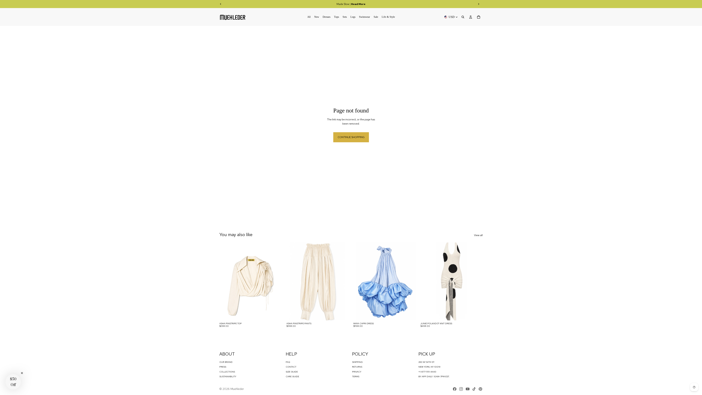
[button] (13, 382)
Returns (357, 366)
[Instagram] (461, 389)
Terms (355, 376)
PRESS (222, 366)
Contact (291, 366)
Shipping (357, 362)
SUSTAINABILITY (227, 376)
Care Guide (292, 376)
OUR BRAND (226, 362)
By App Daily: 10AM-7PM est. (434, 376)
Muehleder (237, 389)
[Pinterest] (480, 389)
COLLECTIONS (227, 371)
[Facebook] (454, 389)
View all (478, 235)
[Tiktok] (474, 389)
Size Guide (292, 371)
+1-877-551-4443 (427, 371)
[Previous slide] (221, 4)
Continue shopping (351, 137)
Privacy (356, 371)
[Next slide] (479, 4)
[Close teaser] (22, 373)
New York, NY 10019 (429, 366)
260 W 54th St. (426, 362)
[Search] (463, 17)
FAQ (288, 362)
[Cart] (479, 17)
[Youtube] (467, 389)
